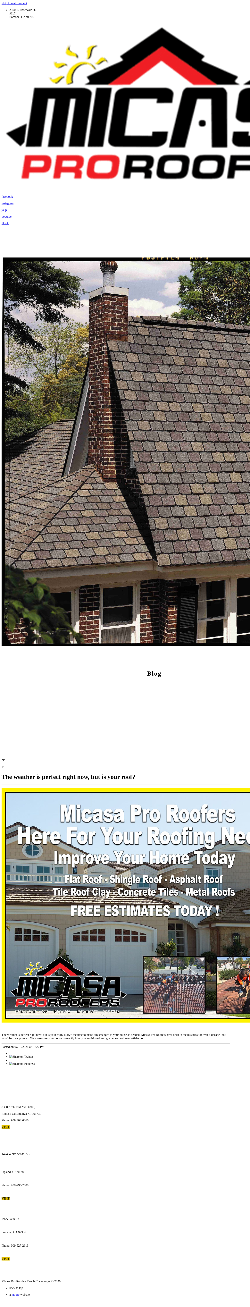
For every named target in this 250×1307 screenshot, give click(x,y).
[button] (6, 1127)
